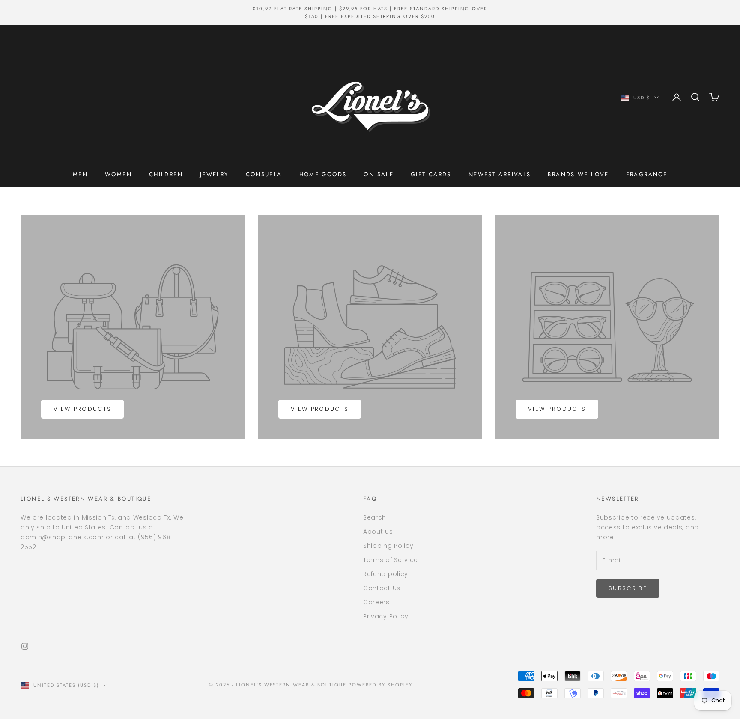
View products (82, 409)
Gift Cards (431, 174)
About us (378, 531)
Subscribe (628, 588)
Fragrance (646, 174)
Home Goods (323, 174)
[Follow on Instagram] (25, 646)
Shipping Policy (388, 545)
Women (118, 174)
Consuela (264, 174)
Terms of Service (390, 560)
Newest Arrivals (499, 174)
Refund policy (385, 574)
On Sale (379, 174)
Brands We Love (578, 174)
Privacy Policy (386, 616)
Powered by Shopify (380, 684)
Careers (376, 602)
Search (374, 517)
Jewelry (214, 174)
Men (80, 174)
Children (166, 174)
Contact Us (381, 588)
